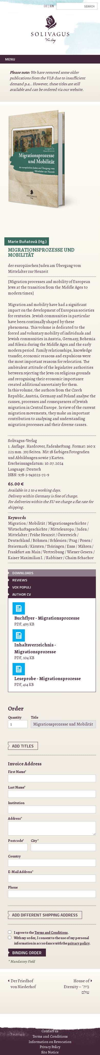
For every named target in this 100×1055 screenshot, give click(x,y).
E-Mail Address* (21, 871)
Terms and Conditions (51, 932)
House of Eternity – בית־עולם (76, 986)
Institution (16, 803)
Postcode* (16, 840)
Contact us (50, 1031)
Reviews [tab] (19, 580)
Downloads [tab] (22, 572)
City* (35, 840)
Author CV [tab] (21, 594)
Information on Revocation (50, 1041)
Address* (15, 818)
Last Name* (17, 787)
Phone (13, 887)
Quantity (15, 717)
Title (34, 717)
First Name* (17, 771)
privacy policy (78, 943)
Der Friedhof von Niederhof (23, 983)
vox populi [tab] (21, 587)
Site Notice (50, 1052)
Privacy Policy (50, 1046)
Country (14, 856)
